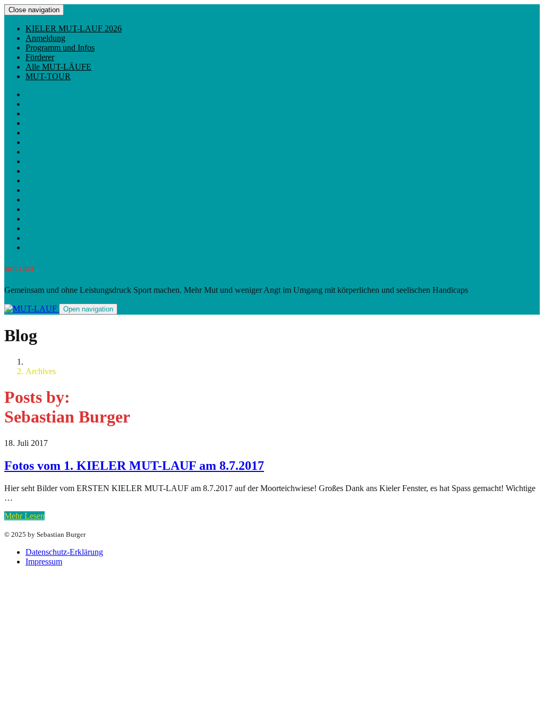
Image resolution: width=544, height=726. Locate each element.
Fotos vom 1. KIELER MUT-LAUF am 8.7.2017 (134, 465)
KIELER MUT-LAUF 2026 (74, 28)
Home (36, 361)
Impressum (44, 561)
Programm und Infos (60, 47)
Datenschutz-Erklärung (64, 551)
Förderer (40, 57)
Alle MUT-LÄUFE (58, 66)
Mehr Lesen (24, 515)
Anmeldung (45, 38)
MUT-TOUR (48, 76)
